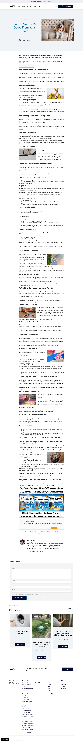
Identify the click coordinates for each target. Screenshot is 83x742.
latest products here (48, 1)
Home (19, 6)
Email (13, 585)
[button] (57, 6)
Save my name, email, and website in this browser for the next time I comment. (27, 594)
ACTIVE (10, 679)
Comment (14, 568)
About (35, 6)
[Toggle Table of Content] (31, 66)
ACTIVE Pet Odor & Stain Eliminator (42, 181)
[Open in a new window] (41, 502)
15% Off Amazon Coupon (27, 521)
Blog (39, 6)
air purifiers (27, 256)
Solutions (29, 6)
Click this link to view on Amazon (41, 534)
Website (13, 589)
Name (13, 580)
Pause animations (5, 739)
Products (23, 6)
